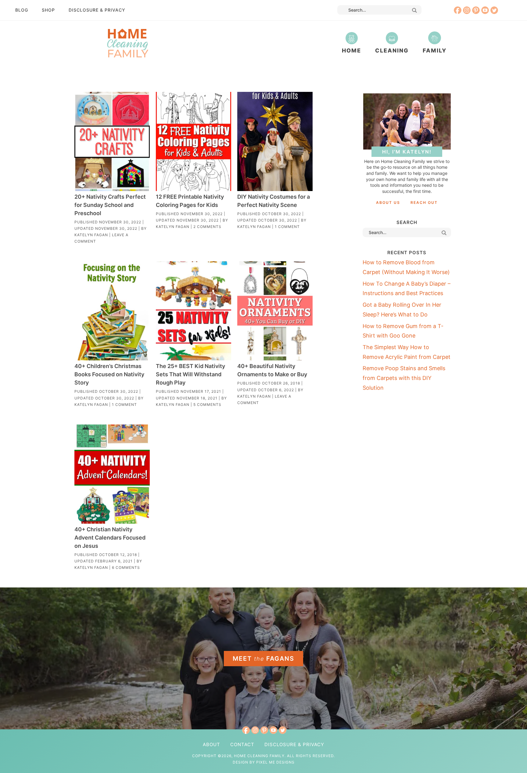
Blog (21, 10)
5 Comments (207, 404)
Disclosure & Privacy (97, 10)
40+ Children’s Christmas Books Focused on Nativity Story (109, 374)
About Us (388, 202)
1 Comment (287, 226)
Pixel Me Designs (275, 762)
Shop (48, 10)
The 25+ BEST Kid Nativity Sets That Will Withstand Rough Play (190, 374)
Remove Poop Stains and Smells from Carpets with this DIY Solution (404, 378)
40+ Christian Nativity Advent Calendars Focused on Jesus (109, 537)
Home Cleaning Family (127, 42)
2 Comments (207, 226)
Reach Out (424, 202)
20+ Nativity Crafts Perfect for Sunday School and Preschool (110, 204)
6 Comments (126, 567)
